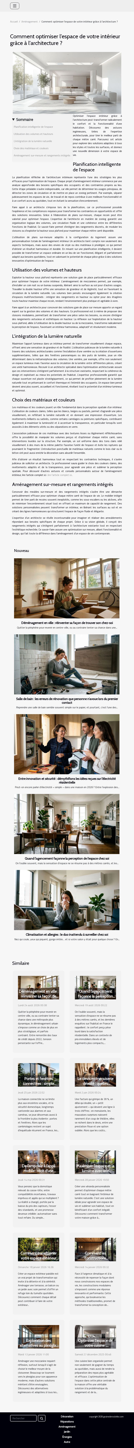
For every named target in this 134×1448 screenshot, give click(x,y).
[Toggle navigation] (14, 6)
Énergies (67, 1436)
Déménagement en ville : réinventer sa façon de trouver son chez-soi (67, 623)
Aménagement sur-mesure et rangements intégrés (42, 155)
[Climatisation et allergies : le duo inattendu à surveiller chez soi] (66, 900)
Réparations (67, 1421)
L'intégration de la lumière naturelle (33, 141)
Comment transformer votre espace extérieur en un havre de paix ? (39, 1258)
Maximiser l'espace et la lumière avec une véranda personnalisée (95, 1171)
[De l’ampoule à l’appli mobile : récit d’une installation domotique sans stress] (38, 1162)
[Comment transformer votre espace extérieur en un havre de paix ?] (38, 1249)
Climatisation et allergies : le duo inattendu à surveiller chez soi (67, 934)
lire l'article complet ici (60, 475)
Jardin (67, 1431)
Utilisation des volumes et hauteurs (33, 134)
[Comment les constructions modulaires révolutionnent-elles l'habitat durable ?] (95, 1249)
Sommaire (24, 119)
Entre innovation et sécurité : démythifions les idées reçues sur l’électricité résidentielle (67, 780)
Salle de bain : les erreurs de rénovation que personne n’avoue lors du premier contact (67, 701)
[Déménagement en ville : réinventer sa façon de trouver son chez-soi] (66, 588)
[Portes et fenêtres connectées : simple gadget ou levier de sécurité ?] (38, 1075)
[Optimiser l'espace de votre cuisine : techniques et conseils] (95, 1336)
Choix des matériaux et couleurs (31, 148)
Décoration (67, 1416)
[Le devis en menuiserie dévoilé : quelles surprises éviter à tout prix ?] (95, 1075)
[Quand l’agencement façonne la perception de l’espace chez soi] (66, 824)
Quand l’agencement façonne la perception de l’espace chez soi (67, 858)
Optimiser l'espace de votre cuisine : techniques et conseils (95, 1345)
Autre (67, 1441)
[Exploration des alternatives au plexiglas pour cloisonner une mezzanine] (38, 1336)
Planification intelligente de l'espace (33, 127)
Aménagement (29, 21)
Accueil (14, 21)
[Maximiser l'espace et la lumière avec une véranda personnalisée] (95, 1162)
